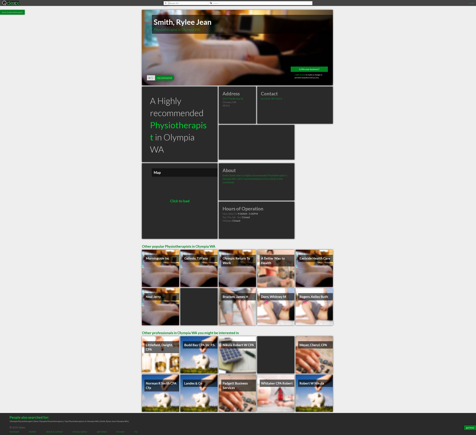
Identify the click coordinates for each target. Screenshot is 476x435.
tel (271, 98)
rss (135, 431)
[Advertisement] (256, 142)
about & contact (54, 431)
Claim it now (300, 74)
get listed (102, 431)
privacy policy (80, 431)
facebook (14, 431)
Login (472, 3)
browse (120, 431)
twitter (32, 431)
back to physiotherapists (12, 12)
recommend (164, 78)
